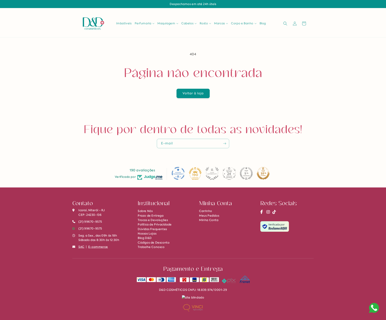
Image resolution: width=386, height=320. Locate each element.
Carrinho (205, 211)
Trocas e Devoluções (153, 220)
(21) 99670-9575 (90, 228)
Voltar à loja (193, 93)
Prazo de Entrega (151, 215)
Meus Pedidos (209, 215)
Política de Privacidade (155, 224)
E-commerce (98, 247)
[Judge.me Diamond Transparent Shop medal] (178, 173)
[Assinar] (224, 143)
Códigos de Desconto (153, 242)
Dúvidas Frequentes (152, 229)
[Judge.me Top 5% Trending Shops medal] (246, 173)
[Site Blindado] (193, 297)
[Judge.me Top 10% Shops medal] (263, 173)
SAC (81, 247)
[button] (145, 23)
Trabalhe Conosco (151, 247)
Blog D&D (145, 238)
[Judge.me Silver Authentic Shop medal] (212, 173)
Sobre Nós (145, 211)
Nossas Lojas (147, 233)
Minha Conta (209, 220)
